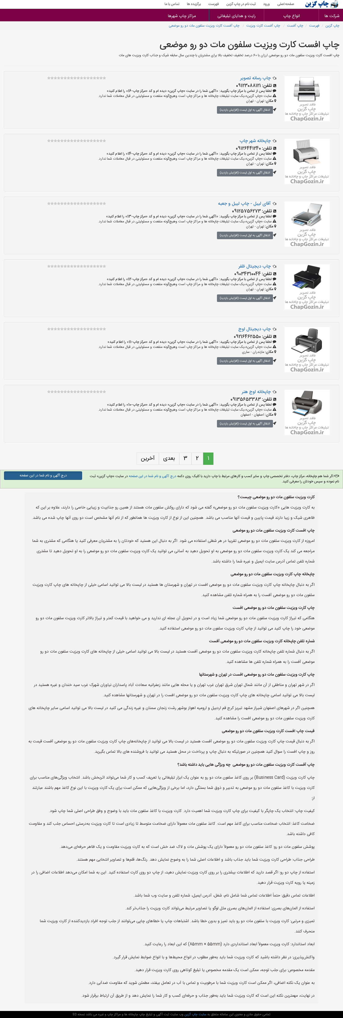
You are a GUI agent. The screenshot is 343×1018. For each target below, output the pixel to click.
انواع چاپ (291, 16)
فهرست (213, 4)
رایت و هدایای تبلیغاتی (236, 16)
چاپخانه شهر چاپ (255, 141)
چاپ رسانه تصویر (255, 78)
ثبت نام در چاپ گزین (241, 4)
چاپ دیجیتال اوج (254, 329)
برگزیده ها (194, 4)
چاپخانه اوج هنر (256, 392)
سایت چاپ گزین (194, 1014)
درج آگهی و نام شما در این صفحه (152, 476)
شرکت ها (331, 16)
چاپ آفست (295, 26)
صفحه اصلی (285, 4)
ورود (266, 4)
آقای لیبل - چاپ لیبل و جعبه (244, 204)
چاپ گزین (332, 26)
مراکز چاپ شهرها (182, 16)
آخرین (148, 458)
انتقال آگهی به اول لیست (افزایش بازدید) (245, 109)
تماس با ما (171, 4)
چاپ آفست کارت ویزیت (263, 26)
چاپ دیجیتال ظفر (255, 266)
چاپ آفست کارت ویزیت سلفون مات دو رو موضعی (204, 26)
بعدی (169, 458)
